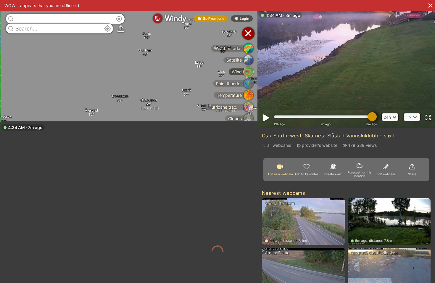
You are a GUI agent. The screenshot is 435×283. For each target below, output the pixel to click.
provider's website (319, 145)
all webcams (279, 145)
